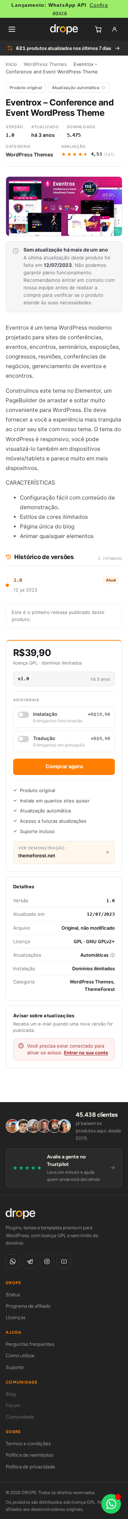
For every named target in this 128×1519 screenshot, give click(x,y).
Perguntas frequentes (30, 1344)
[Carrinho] (98, 29)
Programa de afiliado (28, 1306)
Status (13, 1295)
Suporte (15, 1367)
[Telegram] (30, 1261)
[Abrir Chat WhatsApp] (111, 1504)
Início (11, 64)
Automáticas (94, 955)
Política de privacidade (30, 1467)
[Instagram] (47, 1261)
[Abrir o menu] (11, 29)
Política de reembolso (29, 1455)
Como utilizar (20, 1356)
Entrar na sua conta (86, 1052)
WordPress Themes (45, 64)
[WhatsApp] (13, 1261)
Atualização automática (76, 87)
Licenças (16, 1317)
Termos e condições (28, 1444)
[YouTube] (64, 1261)
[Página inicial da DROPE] (64, 29)
